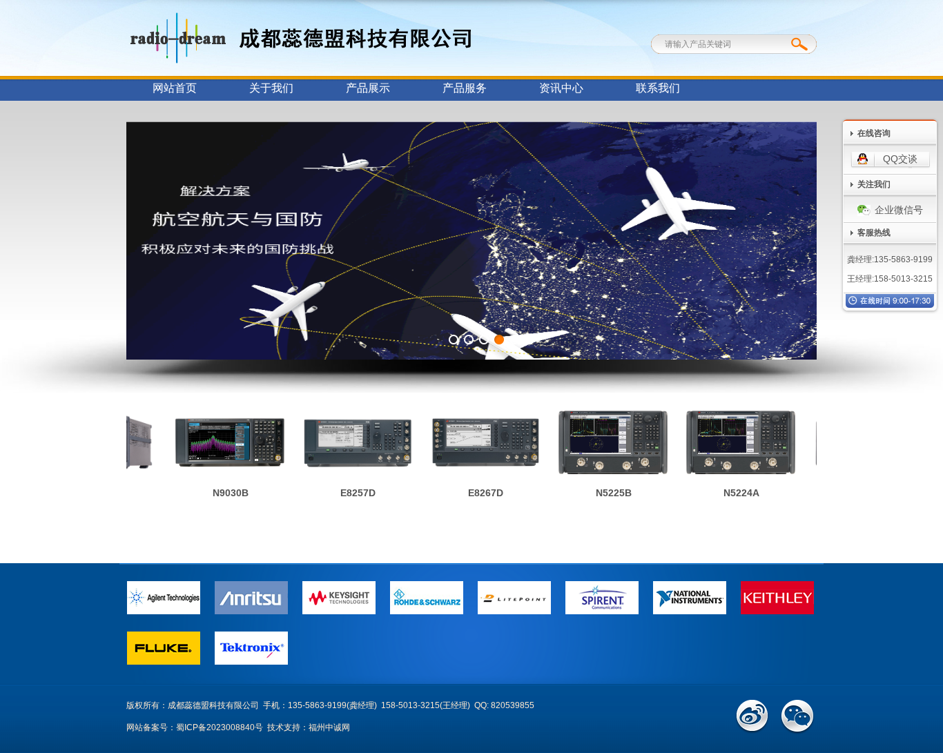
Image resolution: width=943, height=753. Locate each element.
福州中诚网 (329, 727)
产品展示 (368, 88)
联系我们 (658, 88)
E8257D (350, 492)
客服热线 (874, 232)
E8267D (478, 492)
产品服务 (465, 88)
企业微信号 (899, 209)
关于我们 (271, 88)
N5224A (734, 492)
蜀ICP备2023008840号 (219, 727)
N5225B (606, 492)
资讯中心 (561, 88)
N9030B (223, 492)
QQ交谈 (900, 158)
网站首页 (175, 88)
